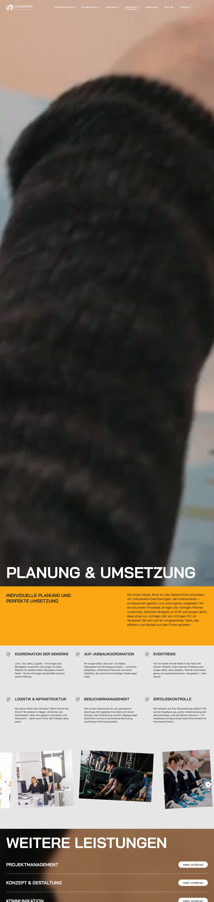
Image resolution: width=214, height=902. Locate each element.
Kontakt (184, 7)
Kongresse (111, 7)
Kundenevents (89, 7)
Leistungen (131, 7)
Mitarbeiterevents (64, 7)
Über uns (169, 7)
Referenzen (151, 7)
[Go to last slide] (6, 782)
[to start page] (19, 7)
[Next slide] (208, 784)
